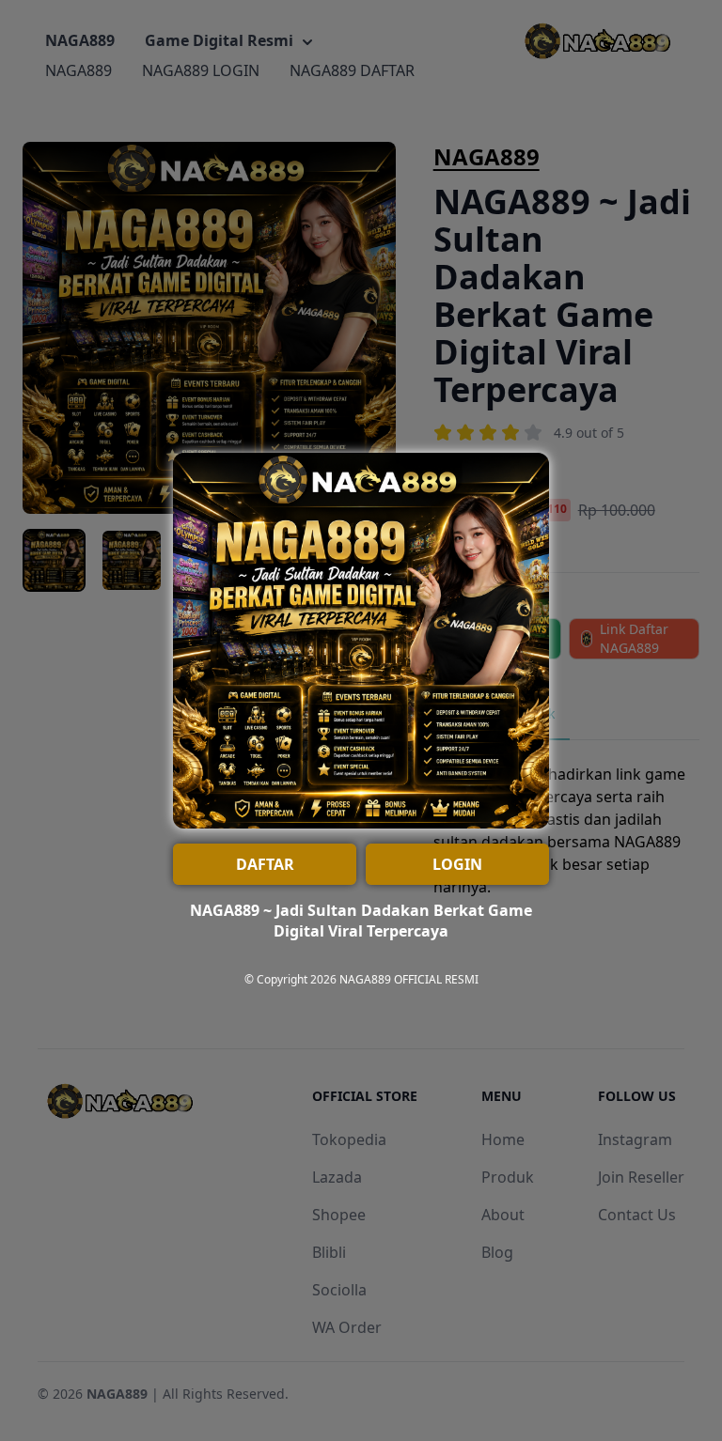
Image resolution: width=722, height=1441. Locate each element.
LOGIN (457, 864)
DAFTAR (265, 864)
